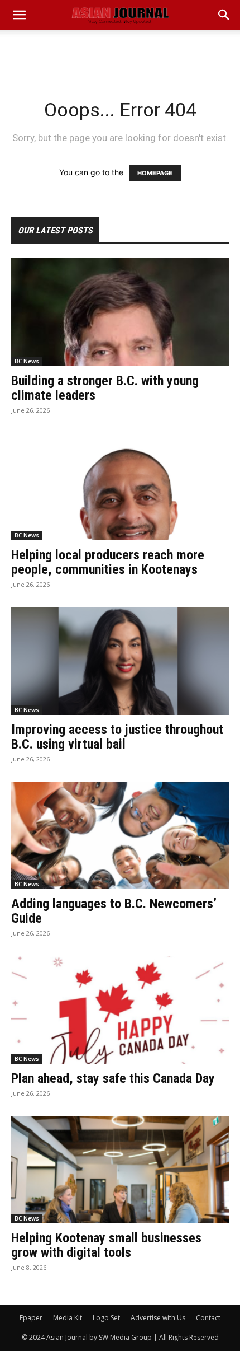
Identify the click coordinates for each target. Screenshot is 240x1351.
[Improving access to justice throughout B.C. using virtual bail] (120, 661)
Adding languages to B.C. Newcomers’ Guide (114, 911)
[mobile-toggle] (19, 15)
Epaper (31, 1317)
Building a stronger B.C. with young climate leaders (105, 388)
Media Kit (67, 1317)
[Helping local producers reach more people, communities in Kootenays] (120, 487)
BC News (27, 361)
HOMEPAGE (154, 173)
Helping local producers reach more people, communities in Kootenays (107, 562)
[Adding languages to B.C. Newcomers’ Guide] (120, 836)
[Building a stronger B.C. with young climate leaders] (120, 312)
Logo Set (106, 1317)
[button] (224, 15)
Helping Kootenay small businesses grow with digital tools (106, 1245)
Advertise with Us (158, 1317)
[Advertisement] (120, 50)
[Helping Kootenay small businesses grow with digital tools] (120, 1170)
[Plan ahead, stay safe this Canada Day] (120, 1010)
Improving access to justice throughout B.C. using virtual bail (117, 737)
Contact (208, 1317)
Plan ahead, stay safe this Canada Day (113, 1078)
